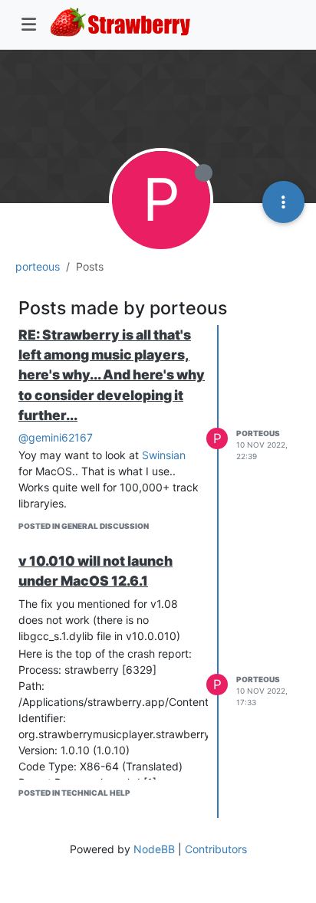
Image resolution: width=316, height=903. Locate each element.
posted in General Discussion (83, 525)
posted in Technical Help (74, 792)
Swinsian (164, 454)
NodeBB (154, 848)
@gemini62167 (55, 437)
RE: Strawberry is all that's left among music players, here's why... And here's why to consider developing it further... (111, 375)
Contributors (216, 848)
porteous (258, 433)
